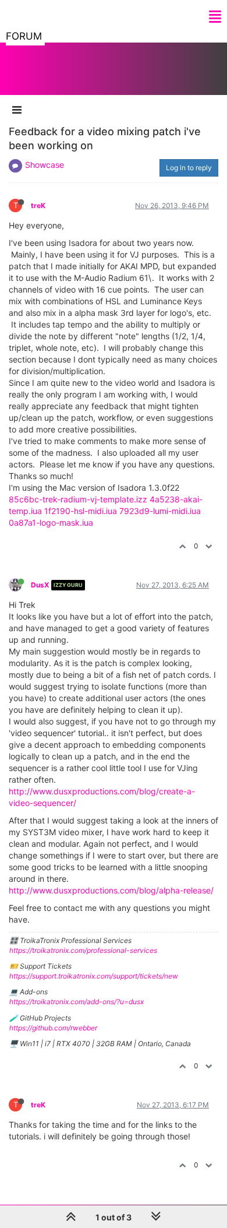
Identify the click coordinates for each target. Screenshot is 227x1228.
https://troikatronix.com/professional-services (83, 950)
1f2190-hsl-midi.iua (80, 511)
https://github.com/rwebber (53, 1027)
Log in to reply (189, 167)
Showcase (44, 165)
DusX (40, 584)
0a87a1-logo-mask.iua (51, 522)
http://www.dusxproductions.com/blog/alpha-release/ (111, 890)
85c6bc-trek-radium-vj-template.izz (78, 499)
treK (38, 205)
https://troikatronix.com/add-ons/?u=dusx (76, 1001)
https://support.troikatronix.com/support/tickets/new (93, 976)
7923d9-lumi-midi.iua (160, 511)
